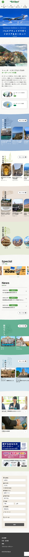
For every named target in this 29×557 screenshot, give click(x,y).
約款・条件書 (5, 541)
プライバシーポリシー (7, 546)
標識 (3, 543)
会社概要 (4, 538)
